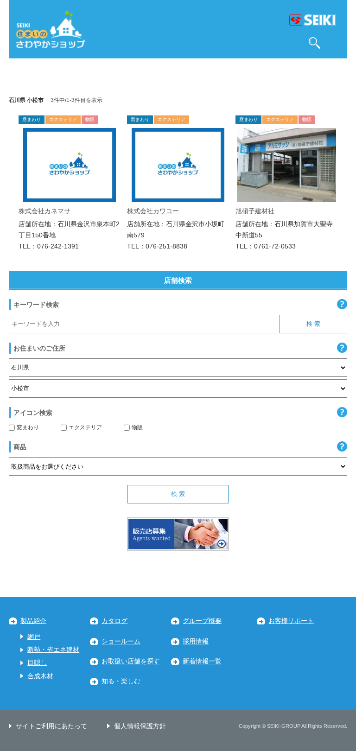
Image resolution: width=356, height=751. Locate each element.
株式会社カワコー (153, 211)
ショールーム (121, 641)
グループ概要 (202, 620)
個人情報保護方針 (140, 726)
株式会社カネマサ (44, 211)
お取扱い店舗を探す (131, 661)
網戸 (33, 636)
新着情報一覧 (202, 661)
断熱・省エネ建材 (53, 649)
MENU (336, 43)
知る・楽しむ (121, 681)
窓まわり (28, 427)
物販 (137, 427)
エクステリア (85, 427)
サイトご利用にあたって (51, 726)
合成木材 (40, 676)
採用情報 (196, 641)
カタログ (114, 620)
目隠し (37, 662)
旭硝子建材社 (254, 211)
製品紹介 (33, 620)
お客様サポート (291, 620)
